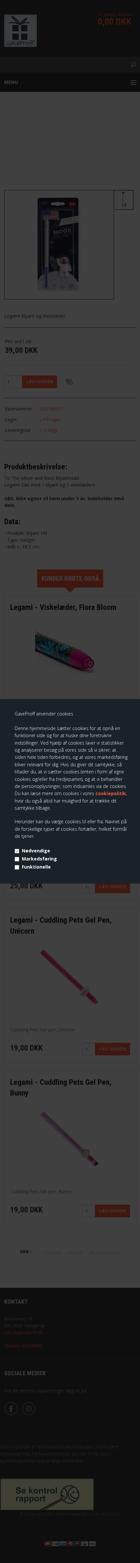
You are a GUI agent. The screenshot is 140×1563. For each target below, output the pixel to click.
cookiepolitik (110, 793)
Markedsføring (39, 859)
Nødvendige (36, 851)
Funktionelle (36, 867)
